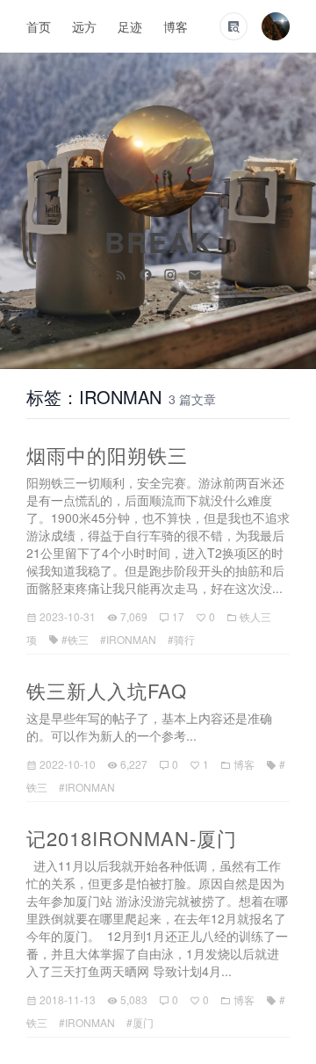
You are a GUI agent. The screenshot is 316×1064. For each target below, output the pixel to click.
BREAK (158, 241)
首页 (38, 26)
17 (178, 616)
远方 (84, 26)
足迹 (130, 26)
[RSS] (123, 273)
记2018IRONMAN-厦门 (131, 837)
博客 (175, 26)
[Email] (195, 273)
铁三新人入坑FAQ (106, 690)
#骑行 (181, 639)
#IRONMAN (128, 639)
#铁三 (75, 639)
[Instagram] (172, 273)
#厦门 (140, 1022)
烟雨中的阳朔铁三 (107, 454)
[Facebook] (147, 273)
